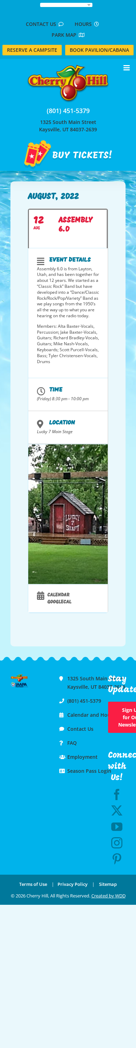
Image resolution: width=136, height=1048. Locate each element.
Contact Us (42, 24)
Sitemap (108, 884)
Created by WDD (108, 896)
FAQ (72, 743)
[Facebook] (116, 794)
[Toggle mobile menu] (127, 67)
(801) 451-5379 (68, 110)
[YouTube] (116, 826)
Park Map (65, 35)
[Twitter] (116, 810)
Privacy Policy (73, 884)
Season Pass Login (89, 771)
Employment (82, 757)
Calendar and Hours (91, 715)
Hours (84, 24)
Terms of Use (33, 884)
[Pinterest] (116, 859)
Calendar (58, 595)
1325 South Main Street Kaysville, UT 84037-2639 (68, 126)
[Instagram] (116, 842)
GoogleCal (59, 602)
